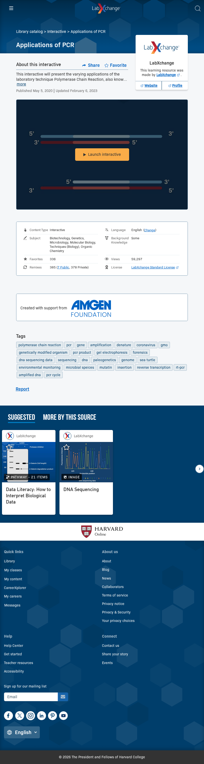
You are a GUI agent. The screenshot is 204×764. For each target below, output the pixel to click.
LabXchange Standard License (155, 267)
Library (9, 561)
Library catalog (29, 31)
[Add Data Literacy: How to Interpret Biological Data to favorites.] (11, 447)
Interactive (56, 31)
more (21, 84)
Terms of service (115, 595)
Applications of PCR (88, 31)
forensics (140, 352)
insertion (124, 367)
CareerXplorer (15, 588)
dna (85, 360)
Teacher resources (18, 663)
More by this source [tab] (69, 418)
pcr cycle (53, 375)
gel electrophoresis (112, 352)
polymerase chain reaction (39, 345)
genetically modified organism (43, 352)
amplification (100, 345)
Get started (13, 654)
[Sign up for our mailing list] (63, 696)
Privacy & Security (116, 612)
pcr (68, 345)
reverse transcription (153, 367)
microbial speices (80, 367)
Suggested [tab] (21, 418)
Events (107, 663)
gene (81, 345)
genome (127, 360)
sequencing (67, 360)
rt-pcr (180, 367)
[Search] (198, 8)
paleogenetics (104, 360)
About (106, 561)
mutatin (106, 367)
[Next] (199, 468)
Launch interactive (104, 154)
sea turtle (147, 360)
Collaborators (113, 587)
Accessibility (14, 671)
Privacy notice (113, 603)
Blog (105, 569)
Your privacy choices (118, 620)
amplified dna (30, 375)
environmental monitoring (39, 367)
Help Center (13, 645)
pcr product (82, 352)
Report (22, 389)
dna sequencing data (35, 360)
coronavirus (146, 345)
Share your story (115, 654)
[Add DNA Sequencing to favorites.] (68, 447)
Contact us (110, 645)
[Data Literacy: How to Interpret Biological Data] (29, 499)
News (106, 578)
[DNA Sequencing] (86, 499)
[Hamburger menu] (11, 8)
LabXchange (168, 75)
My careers (13, 596)
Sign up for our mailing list (25, 686)
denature (124, 345)
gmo (164, 345)
